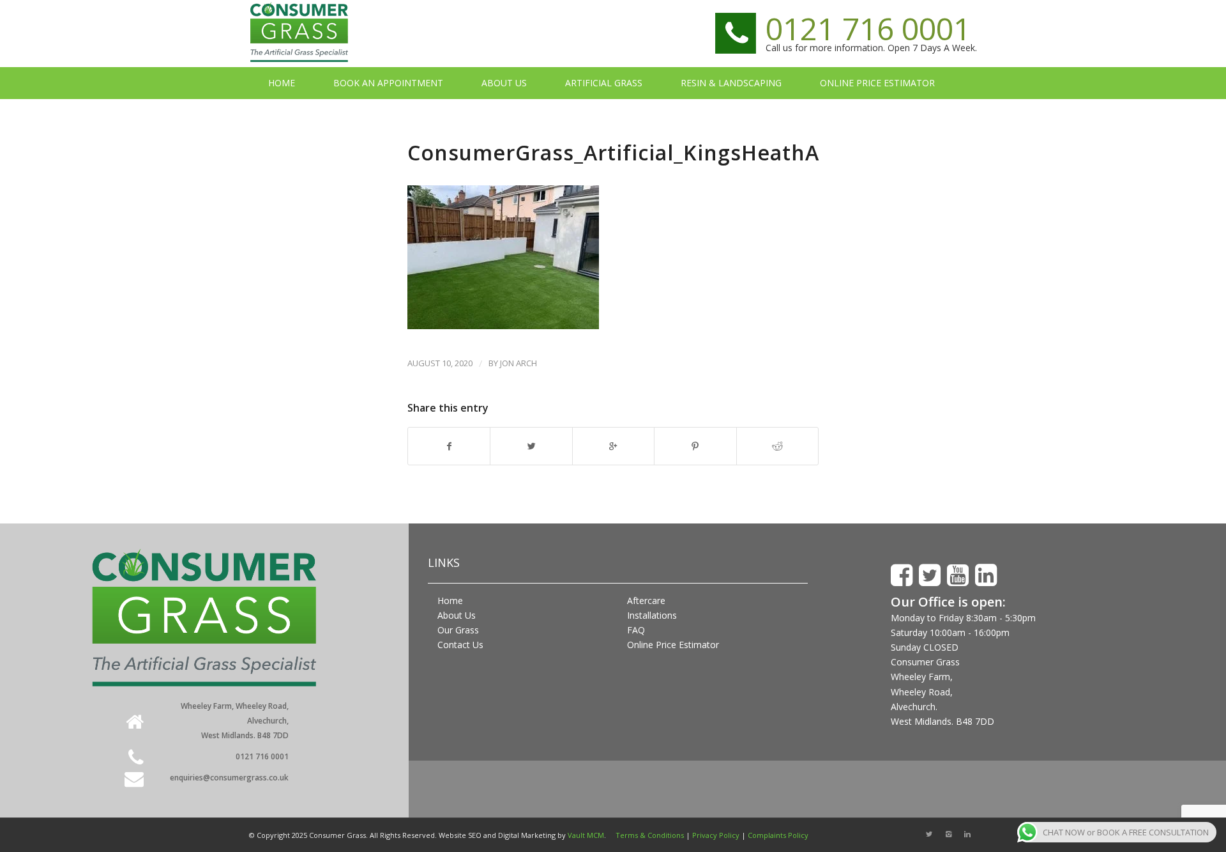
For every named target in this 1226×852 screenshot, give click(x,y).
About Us (456, 615)
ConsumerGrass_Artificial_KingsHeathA (613, 152)
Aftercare (646, 600)
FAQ (636, 630)
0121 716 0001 (868, 28)
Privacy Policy (715, 835)
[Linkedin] (967, 834)
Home (450, 600)
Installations (652, 615)
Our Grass (458, 630)
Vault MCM (586, 835)
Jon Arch (518, 363)
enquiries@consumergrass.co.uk (229, 777)
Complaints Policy (778, 835)
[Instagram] (948, 834)
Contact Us (460, 645)
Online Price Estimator (673, 645)
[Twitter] (929, 834)
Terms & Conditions (650, 835)
